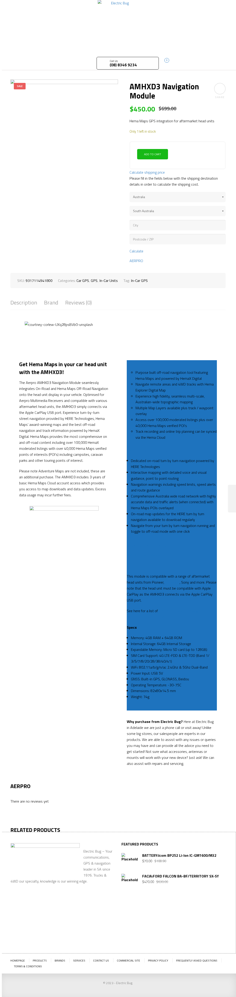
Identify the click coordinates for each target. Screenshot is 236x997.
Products (40, 960)
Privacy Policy (158, 960)
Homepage (17, 960)
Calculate (136, 251)
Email (174, 913)
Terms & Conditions (28, 966)
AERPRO (136, 260)
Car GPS (83, 280)
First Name (130, 917)
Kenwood (172, 582)
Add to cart (152, 154)
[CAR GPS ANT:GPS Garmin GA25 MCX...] (232, 498)
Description (23, 302)
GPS (94, 280)
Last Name (154, 917)
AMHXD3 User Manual (144, 555)
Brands (60, 960)
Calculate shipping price (147, 172)
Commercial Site (128, 960)
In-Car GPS (139, 280)
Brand (51, 302)
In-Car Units (108, 280)
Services (79, 960)
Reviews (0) (78, 302)
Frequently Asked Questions (196, 960)
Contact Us (101, 960)
